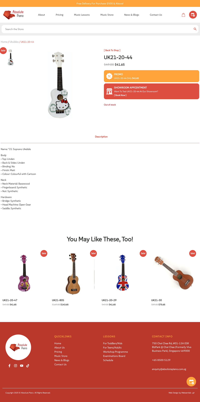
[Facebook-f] (9, 365)
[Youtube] (21, 365)
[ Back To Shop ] (112, 50)
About (41, 14)
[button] (41, 14)
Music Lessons (82, 14)
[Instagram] (15, 365)
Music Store (106, 14)
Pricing (59, 14)
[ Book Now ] (120, 95)
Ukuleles (14, 41)
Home (4, 41)
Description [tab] (101, 136)
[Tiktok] (27, 365)
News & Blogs (131, 14)
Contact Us (156, 14)
